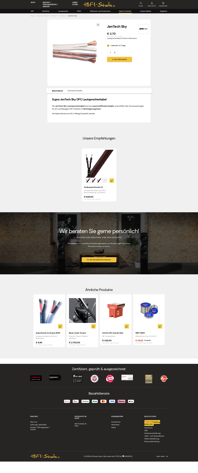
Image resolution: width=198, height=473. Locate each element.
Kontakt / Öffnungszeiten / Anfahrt (50, 4)
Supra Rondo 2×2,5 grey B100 (48, 333)
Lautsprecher (63, 11)
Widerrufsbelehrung (151, 439)
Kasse (113, 427)
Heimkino (45, 11)
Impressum (148, 428)
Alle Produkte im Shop (81, 425)
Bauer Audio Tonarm (77, 333)
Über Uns (33, 422)
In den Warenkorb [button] (60, 326)
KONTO (152, 6)
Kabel (54, 16)
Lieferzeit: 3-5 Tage (118, 45)
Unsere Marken (145, 11)
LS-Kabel (61, 16)
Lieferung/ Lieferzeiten (38, 425)
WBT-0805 (140, 333)
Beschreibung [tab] (57, 90)
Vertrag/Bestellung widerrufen (152, 423)
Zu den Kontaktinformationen (99, 260)
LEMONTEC (128, 456)
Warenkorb (115, 425)
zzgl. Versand (118, 36)
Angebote (163, 11)
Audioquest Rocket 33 (93, 187)
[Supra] (143, 29)
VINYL (79, 11)
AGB (145, 430)
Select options (112, 180)
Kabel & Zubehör (125, 11)
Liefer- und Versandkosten (154, 436)
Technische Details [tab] (74, 90)
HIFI (32, 11)
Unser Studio (75, 3)
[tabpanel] (99, 174)
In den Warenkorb (119, 59)
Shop (33, 2)
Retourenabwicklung (151, 441)
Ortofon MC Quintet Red (112, 333)
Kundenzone (115, 422)
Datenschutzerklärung (152, 433)
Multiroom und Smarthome (100, 11)
